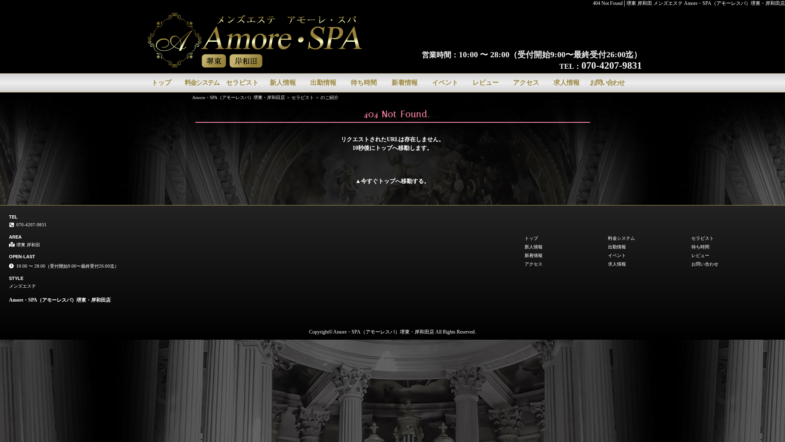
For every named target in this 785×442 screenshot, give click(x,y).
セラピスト (242, 82)
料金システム (202, 82)
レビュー (486, 82)
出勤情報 (323, 82)
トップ (161, 82)
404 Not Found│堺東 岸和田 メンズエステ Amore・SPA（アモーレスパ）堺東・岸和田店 (689, 3)
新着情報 (405, 82)
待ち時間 (364, 82)
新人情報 (283, 82)
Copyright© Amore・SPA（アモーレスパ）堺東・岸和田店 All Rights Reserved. (392, 332)
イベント (445, 82)
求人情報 (567, 82)
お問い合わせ (607, 82)
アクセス (526, 82)
